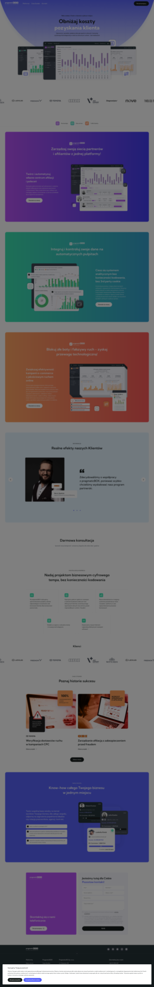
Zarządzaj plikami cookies (33, 980)
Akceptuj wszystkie (15, 980)
